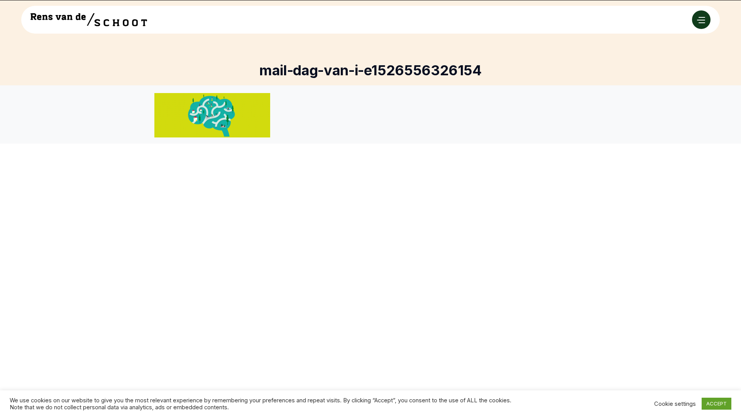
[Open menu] (701, 19)
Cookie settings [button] (675, 403)
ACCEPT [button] (716, 403)
